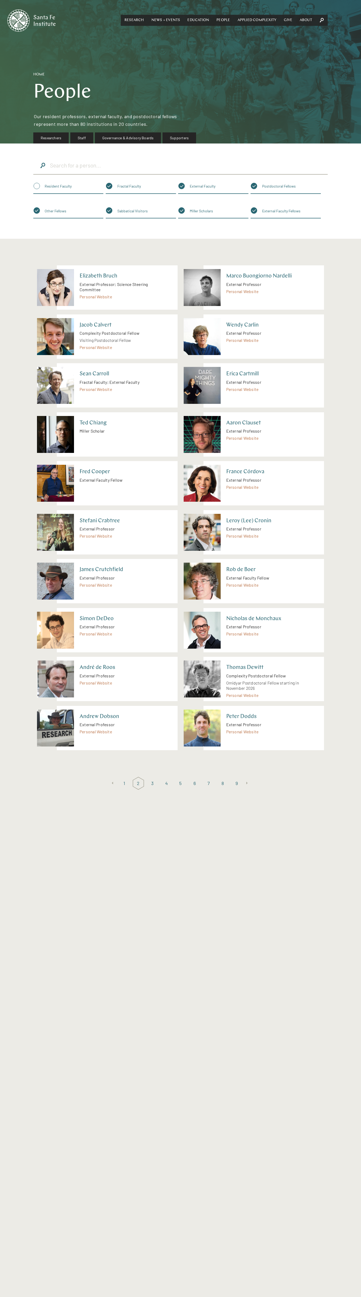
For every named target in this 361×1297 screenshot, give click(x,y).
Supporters (179, 138)
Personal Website (96, 296)
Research (134, 20)
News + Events (165, 20)
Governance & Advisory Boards (128, 138)
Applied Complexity (257, 20)
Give (288, 20)
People (223, 20)
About (306, 20)
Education (198, 20)
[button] (134, 20)
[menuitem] (51, 137)
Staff (82, 138)
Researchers (51, 138)
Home (39, 74)
